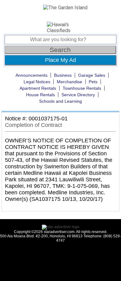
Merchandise (69, 81)
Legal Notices (37, 81)
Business (63, 75)
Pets (93, 81)
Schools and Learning (60, 101)
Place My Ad (60, 60)
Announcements (31, 75)
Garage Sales (91, 75)
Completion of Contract (33, 125)
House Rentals (40, 94)
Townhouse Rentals (82, 88)
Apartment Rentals (38, 88)
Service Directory (78, 94)
